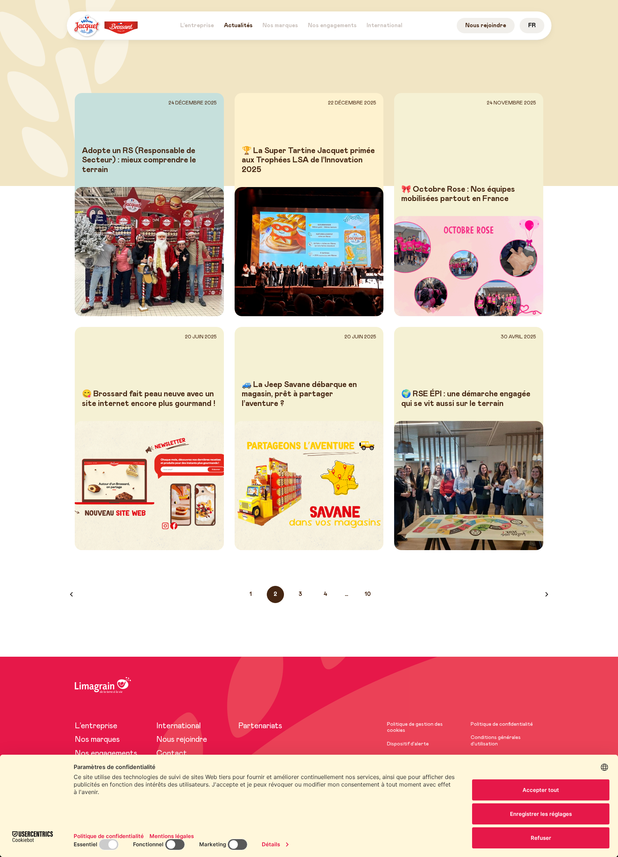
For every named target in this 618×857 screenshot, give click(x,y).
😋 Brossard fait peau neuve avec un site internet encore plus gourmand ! (148, 398)
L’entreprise (96, 726)
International (178, 726)
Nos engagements (106, 754)
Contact (171, 754)
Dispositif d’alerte (408, 743)
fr (532, 25)
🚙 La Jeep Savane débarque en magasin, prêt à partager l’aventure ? (299, 394)
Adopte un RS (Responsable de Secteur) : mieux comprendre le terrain (139, 160)
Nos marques (97, 740)
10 (367, 594)
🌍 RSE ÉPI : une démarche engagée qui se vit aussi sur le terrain (465, 398)
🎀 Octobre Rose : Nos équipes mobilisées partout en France (458, 194)
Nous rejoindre (181, 740)
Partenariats (260, 726)
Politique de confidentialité (502, 724)
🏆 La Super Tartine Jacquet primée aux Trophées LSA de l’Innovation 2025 (308, 160)
